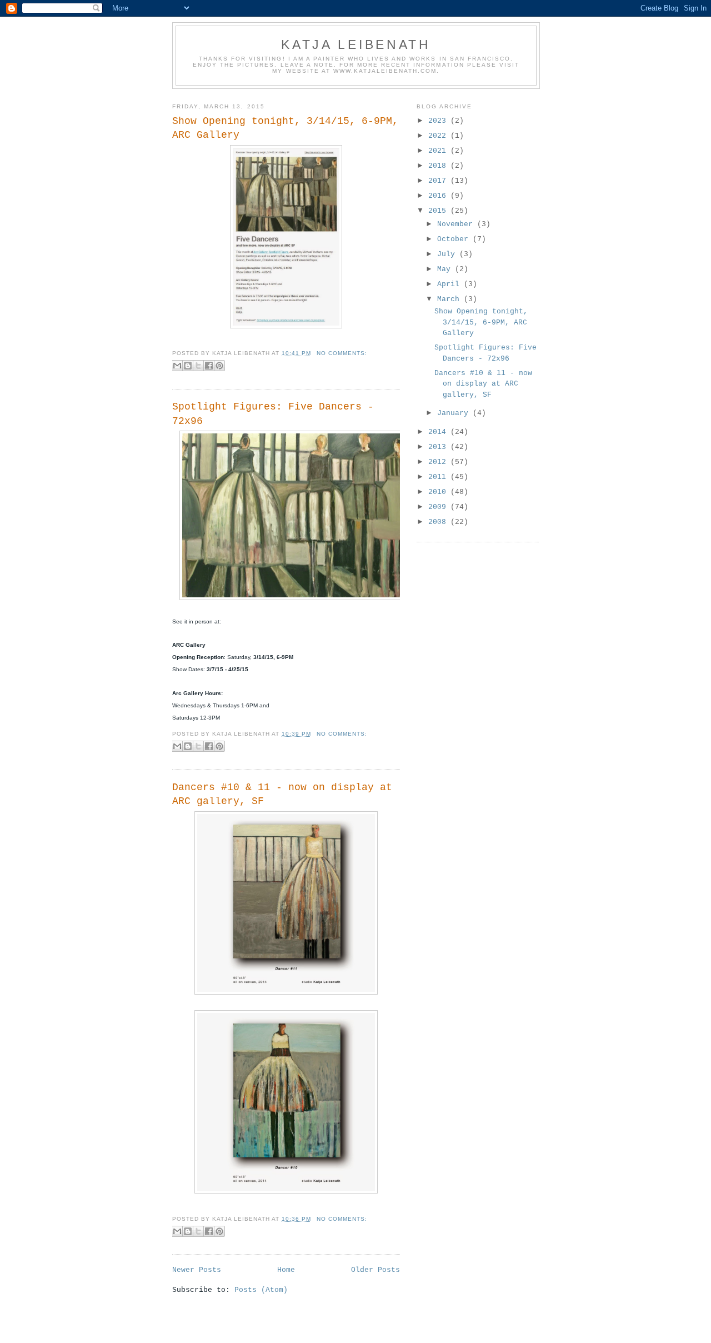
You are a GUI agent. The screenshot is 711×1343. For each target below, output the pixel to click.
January (455, 413)
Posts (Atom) (261, 1290)
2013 (439, 447)
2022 (439, 136)
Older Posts (375, 1270)
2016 (439, 196)
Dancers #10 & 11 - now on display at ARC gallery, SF (282, 794)
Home (286, 1270)
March (450, 299)
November (457, 224)
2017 (439, 181)
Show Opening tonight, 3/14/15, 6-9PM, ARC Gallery (285, 128)
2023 (439, 121)
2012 (439, 462)
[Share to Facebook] (208, 365)
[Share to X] (198, 365)
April (450, 284)
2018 (439, 166)
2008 (439, 522)
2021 (439, 151)
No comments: (342, 353)
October (455, 239)
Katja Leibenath (355, 44)
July (448, 254)
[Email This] (177, 365)
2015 (439, 211)
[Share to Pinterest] (219, 365)
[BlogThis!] (187, 365)
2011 (439, 477)
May (446, 269)
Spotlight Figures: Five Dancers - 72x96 (273, 413)
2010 (439, 492)
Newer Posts (196, 1270)
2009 (439, 507)
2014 (439, 432)
